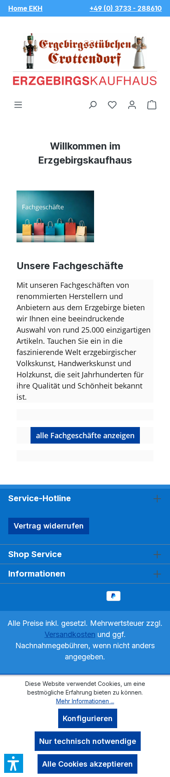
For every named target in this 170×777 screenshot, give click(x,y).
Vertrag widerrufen (49, 525)
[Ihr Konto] (132, 104)
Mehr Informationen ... (85, 701)
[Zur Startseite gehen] (85, 58)
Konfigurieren (88, 718)
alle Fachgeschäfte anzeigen (85, 435)
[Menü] (18, 104)
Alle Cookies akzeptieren (87, 764)
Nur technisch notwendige (87, 741)
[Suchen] (92, 104)
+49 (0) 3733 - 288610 (126, 8)
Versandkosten (70, 634)
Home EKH (25, 8)
